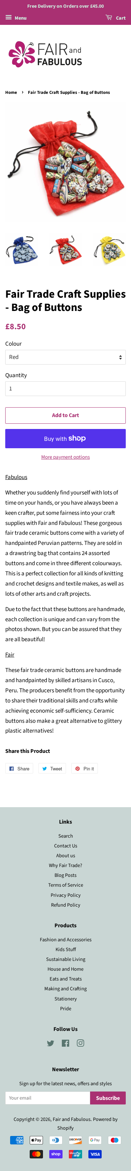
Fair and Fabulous (71, 1119)
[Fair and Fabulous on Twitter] (50, 1044)
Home (11, 92)
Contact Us (65, 846)
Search (65, 836)
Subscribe (108, 1098)
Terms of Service (65, 885)
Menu (20, 18)
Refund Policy (65, 905)
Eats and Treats (66, 979)
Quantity (16, 375)
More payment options (65, 457)
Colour (13, 344)
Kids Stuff (66, 949)
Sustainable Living (65, 959)
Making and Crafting (65, 988)
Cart (120, 18)
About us (65, 855)
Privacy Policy (66, 895)
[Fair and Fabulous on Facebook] (65, 1044)
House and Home (65, 969)
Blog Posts (65, 875)
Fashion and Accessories (66, 939)
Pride (65, 1008)
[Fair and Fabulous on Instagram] (80, 1044)
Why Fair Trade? (65, 865)
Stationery (65, 999)
